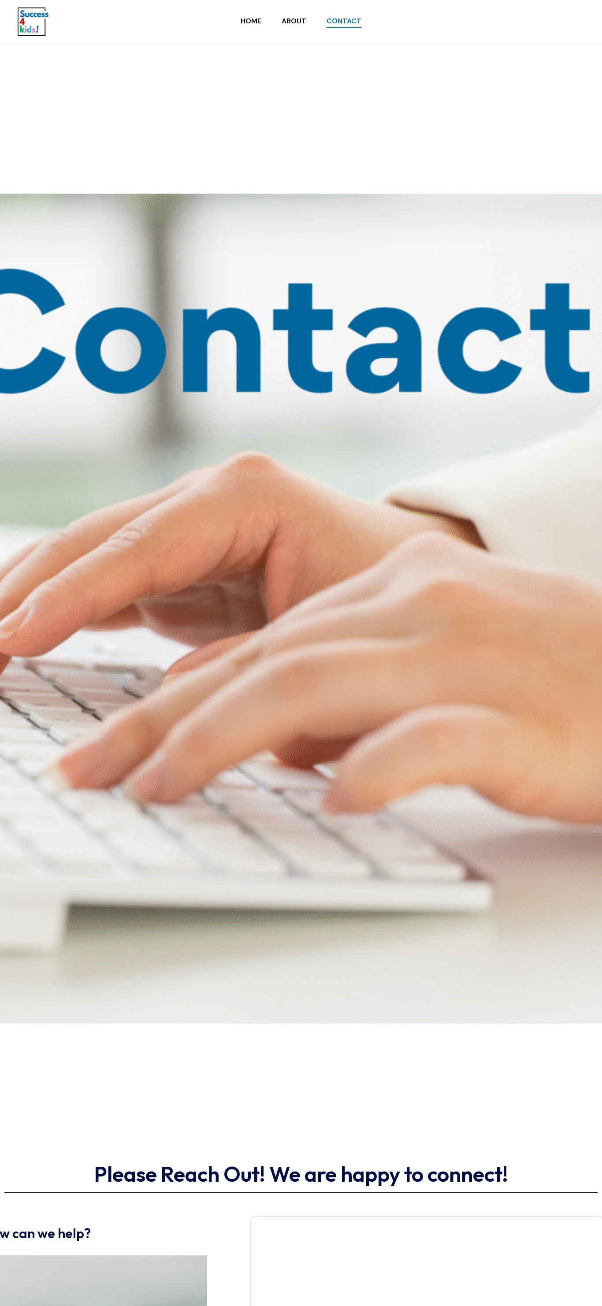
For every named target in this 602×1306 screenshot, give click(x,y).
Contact (344, 21)
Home (251, 21)
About (294, 21)
